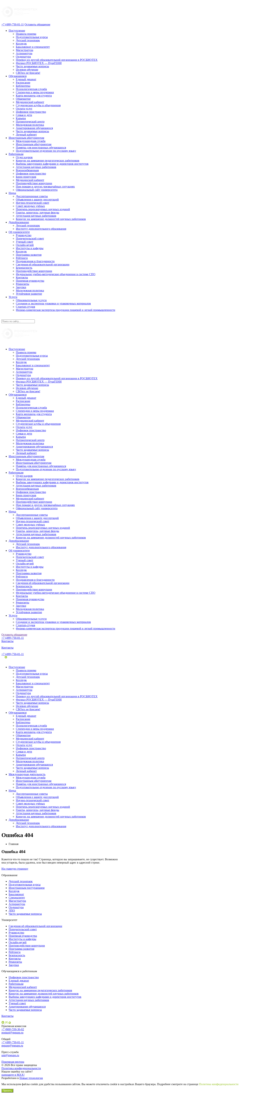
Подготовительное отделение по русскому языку (46, 150)
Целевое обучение (27, 69)
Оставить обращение (37, 24)
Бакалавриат (16, 894)
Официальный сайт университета (37, 189)
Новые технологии (31, 1078)
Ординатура (23, 56)
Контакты (22, 277)
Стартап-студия (25, 306)
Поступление (17, 30)
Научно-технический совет (32, 202)
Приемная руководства (30, 280)
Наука (12, 193)
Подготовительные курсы (32, 37)
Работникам (16, 154)
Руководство (23, 235)
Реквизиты (22, 284)
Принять (7, 1090)
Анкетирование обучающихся (34, 128)
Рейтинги (22, 258)
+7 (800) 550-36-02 (12, 1029)
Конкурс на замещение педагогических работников (47, 160)
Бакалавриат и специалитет (33, 46)
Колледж (21, 43)
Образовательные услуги (31, 300)
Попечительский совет (30, 238)
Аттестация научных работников (36, 167)
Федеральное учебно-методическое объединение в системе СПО (55, 274)
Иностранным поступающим (27, 887)
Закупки (21, 287)
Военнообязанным (27, 170)
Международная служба (30, 141)
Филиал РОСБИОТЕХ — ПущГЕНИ (39, 63)
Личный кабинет (26, 134)
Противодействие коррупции (34, 183)
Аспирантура (24, 53)
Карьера (21, 118)
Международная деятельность (27, 774)
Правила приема (26, 33)
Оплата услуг (24, 108)
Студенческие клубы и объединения (38, 105)
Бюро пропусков (26, 176)
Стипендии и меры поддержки (35, 92)
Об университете (19, 232)
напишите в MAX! (13, 1074)
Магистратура (24, 50)
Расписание (23, 82)
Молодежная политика (30, 124)
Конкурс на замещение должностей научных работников (51, 219)
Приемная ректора (12, 1061)
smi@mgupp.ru (10, 1055)
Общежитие (23, 98)
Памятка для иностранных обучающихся (41, 147)
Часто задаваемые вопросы (32, 66)
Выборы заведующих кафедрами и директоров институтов (52, 163)
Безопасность (24, 267)
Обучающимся (17, 76)
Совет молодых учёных (30, 206)
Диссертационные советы (32, 196)
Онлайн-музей (25, 245)
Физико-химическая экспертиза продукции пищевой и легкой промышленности (65, 309)
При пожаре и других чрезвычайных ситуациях (45, 186)
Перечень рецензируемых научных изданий (43, 209)
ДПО (12, 910)
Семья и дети (24, 115)
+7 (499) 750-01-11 (12, 24)
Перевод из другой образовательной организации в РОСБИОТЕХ (57, 59)
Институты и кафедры (29, 248)
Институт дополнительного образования (41, 228)
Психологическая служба (31, 89)
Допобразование (19, 222)
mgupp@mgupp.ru (12, 1045)
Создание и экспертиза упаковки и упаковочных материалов (53, 303)
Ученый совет (24, 241)
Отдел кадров (24, 157)
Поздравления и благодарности (35, 261)
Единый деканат (26, 79)
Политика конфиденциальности (21, 1068)
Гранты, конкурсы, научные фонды (37, 212)
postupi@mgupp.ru (12, 1032)
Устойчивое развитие (29, 293)
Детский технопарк (28, 40)
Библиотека (23, 85)
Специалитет (17, 897)
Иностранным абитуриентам (26, 137)
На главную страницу (14, 868)
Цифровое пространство (31, 111)
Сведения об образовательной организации (42, 264)
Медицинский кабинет (30, 102)
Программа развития (28, 254)
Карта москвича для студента (34, 95)
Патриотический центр (30, 121)
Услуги (13, 296)
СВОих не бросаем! (28, 72)
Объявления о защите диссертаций (37, 199)
